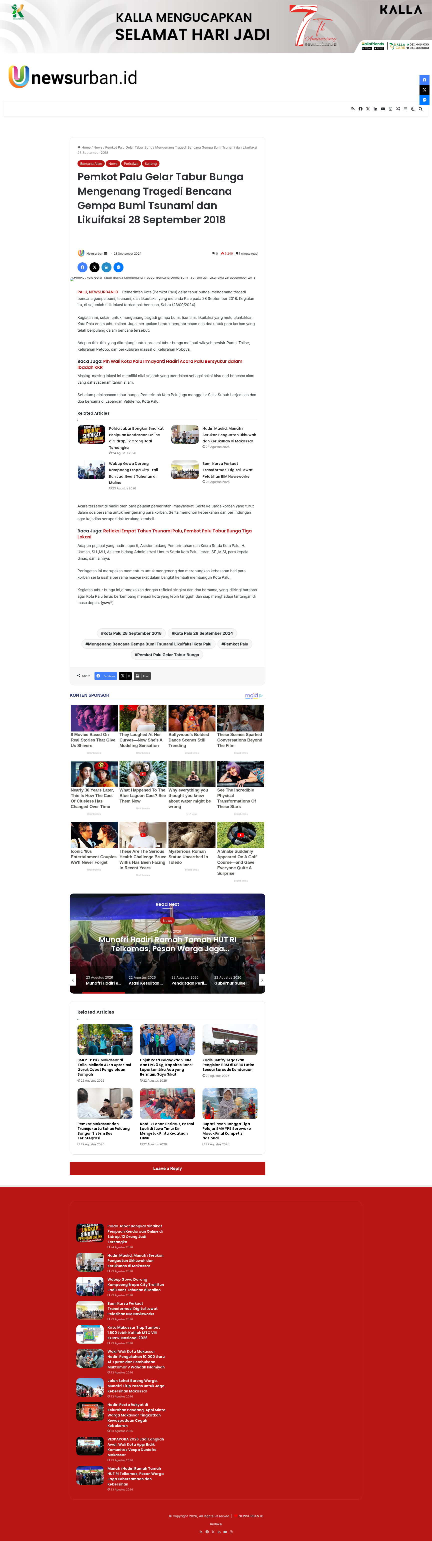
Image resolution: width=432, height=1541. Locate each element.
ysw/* (107, 602)
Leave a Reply (167, 1168)
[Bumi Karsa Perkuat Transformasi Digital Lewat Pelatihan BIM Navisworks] (185, 469)
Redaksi (216, 1524)
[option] (167, 944)
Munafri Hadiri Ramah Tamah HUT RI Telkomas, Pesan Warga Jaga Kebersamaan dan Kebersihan (167, 948)
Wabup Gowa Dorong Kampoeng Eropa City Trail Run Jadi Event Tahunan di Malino (136, 1284)
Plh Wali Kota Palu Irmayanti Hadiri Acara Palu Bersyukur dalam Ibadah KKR (160, 364)
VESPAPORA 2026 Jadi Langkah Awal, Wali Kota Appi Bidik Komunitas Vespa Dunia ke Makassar (136, 1447)
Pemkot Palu (236, 643)
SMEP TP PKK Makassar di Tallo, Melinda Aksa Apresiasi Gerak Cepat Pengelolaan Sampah (104, 1067)
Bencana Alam (91, 164)
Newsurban (94, 253)
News (98, 147)
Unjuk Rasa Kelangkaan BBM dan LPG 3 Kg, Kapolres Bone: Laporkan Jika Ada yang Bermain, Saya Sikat (166, 1067)
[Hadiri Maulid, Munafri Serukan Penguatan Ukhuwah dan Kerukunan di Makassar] (185, 434)
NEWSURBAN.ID (103, 292)
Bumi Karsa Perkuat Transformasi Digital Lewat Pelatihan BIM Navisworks (227, 470)
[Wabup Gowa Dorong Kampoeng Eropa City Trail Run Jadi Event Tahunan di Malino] (91, 469)
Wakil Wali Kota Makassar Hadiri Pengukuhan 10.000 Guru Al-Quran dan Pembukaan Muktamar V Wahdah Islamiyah (136, 1359)
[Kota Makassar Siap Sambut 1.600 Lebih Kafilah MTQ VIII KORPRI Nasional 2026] (90, 1334)
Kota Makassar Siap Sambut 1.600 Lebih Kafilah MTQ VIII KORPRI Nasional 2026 (134, 1332)
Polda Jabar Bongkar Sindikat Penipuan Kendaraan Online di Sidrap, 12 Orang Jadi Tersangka (135, 1234)
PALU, (83, 292)
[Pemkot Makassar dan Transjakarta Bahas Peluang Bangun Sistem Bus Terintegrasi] (105, 1103)
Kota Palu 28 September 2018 (133, 633)
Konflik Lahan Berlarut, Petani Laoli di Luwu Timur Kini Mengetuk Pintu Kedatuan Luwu (167, 1131)
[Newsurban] (72, 77)
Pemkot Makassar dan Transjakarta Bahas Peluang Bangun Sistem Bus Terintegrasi (104, 1131)
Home (85, 147)
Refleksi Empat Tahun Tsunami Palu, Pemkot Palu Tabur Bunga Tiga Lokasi (165, 534)
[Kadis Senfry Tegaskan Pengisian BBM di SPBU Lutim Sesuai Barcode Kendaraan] (230, 1039)
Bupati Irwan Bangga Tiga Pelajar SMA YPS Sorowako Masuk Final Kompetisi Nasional (226, 1131)
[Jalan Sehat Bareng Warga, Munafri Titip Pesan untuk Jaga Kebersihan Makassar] (90, 1387)
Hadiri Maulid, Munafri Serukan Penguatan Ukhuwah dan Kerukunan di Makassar (229, 435)
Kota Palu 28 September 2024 (203, 633)
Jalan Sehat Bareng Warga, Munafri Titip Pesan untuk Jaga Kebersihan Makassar (136, 1386)
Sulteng (151, 164)
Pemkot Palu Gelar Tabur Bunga (168, 654)
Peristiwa (131, 164)
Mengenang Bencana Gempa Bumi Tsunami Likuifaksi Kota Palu (150, 643)
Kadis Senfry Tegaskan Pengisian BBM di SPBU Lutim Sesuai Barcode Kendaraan (228, 1065)
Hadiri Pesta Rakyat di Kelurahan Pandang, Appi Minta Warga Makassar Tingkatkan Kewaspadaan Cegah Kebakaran (137, 1415)
